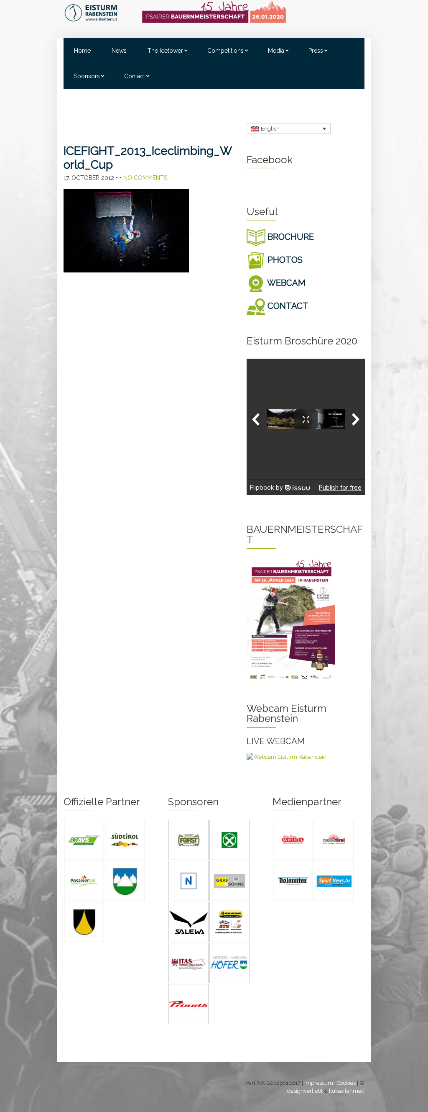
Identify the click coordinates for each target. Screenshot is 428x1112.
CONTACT (286, 306)
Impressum (318, 1083)
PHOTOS (284, 260)
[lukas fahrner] (346, 1091)
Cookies (346, 1083)
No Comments (145, 178)
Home (82, 50)
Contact (134, 76)
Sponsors (87, 76)
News (119, 50)
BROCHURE (289, 237)
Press (315, 50)
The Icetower (165, 50)
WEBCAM (285, 283)
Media (276, 50)
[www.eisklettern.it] (96, 12)
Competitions (225, 50)
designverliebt (305, 1091)
